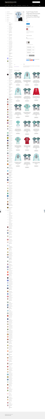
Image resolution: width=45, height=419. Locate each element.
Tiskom (28, 30)
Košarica (12, 5)
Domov (6, 5)
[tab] (18, 65)
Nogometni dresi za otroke (10, 2)
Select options (36, 100)
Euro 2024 (37, 59)
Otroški (38, 59)
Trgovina (9, 5)
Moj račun (15, 5)
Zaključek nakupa (19, 5)
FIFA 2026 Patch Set (30, 44)
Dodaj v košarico (32, 55)
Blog (27, 5)
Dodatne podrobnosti (16, 66)
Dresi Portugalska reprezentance (32, 59)
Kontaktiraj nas (24, 5)
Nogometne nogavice (30, 38)
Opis (14, 64)
